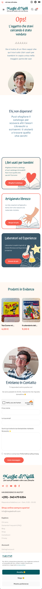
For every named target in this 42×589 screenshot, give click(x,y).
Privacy (4, 538)
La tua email (6, 418)
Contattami (6, 535)
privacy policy (21, 565)
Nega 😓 (21, 578)
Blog (3, 529)
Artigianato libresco (17, 199)
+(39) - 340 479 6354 (14, 497)
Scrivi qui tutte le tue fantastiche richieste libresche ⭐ (18, 430)
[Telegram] (35, 2)
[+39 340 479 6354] (2, 2)
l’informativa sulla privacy (29, 454)
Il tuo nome (6, 408)
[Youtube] (39, 2)
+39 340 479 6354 (11, 2)
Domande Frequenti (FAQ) (11, 525)
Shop (4, 532)
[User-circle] (31, 2)
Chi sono (5, 522)
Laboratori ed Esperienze (21, 238)
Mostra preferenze (21, 584)
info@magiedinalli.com (11, 511)
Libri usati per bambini (19, 162)
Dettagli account (8, 549)
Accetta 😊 (21, 572)
